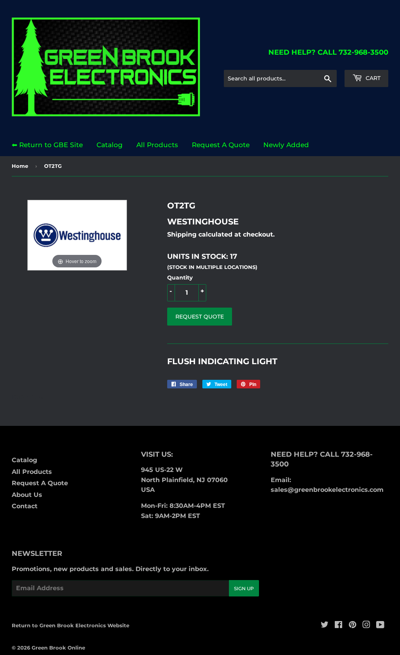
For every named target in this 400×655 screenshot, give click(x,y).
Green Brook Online (58, 647)
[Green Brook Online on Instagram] (366, 625)
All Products (157, 145)
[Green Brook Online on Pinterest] (352, 625)
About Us (27, 494)
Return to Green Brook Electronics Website (70, 625)
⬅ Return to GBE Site (47, 145)
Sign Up (244, 588)
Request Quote (199, 316)
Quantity (180, 277)
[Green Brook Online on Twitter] (325, 625)
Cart (372, 78)
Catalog (109, 145)
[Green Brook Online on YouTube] (380, 625)
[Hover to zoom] (77, 235)
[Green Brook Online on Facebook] (338, 625)
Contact (25, 506)
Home (20, 166)
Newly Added (286, 145)
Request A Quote (221, 145)
